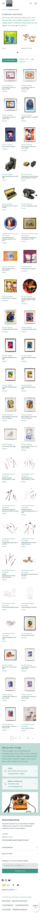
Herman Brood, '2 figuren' (28, 268)
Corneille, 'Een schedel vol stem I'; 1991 (28, 667)
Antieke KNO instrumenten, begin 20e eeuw (28, 543)
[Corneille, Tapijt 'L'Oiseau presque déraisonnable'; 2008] (29, 286)
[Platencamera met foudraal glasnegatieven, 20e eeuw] (29, 164)
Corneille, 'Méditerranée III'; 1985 (28, 358)
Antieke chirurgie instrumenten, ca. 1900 (8, 478)
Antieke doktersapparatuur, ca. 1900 (10, 543)
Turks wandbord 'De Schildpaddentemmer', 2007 (9, 239)
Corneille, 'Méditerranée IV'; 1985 (9, 358)
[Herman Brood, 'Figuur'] (10, 134)
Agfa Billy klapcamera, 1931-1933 (10, 177)
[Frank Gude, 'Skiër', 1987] (10, 434)
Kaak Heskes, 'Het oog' (27, 728)
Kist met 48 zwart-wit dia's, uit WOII (10, 206)
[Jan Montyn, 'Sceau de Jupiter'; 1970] (10, 104)
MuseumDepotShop (13, 897)
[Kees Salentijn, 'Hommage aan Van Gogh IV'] (29, 404)
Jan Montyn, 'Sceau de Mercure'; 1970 (8, 88)
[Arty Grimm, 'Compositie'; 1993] (10, 654)
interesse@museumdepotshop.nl (15, 840)
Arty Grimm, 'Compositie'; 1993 (9, 667)
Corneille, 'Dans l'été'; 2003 (28, 329)
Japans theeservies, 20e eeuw (9, 638)
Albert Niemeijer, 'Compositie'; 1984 (29, 117)
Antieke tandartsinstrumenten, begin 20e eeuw (8, 575)
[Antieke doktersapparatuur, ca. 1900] (10, 528)
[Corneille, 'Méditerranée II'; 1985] (10, 374)
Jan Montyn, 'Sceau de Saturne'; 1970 (28, 88)
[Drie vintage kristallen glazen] (10, 593)
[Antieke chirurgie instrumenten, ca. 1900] (10, 463)
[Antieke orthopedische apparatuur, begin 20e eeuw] (10, 495)
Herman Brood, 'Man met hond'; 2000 (28, 147)
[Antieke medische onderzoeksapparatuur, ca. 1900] (29, 495)
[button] (30, 3)
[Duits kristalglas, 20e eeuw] (29, 593)
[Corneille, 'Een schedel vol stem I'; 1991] (29, 654)
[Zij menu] (4, 3)
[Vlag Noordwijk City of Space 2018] (10, 256)
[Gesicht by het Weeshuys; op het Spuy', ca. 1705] (29, 223)
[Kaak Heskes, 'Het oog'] (29, 714)
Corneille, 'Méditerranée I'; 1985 (28, 387)
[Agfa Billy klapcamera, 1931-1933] (10, 164)
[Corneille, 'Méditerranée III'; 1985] (29, 345)
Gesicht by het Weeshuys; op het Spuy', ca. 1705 (28, 238)
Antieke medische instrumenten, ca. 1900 (28, 478)
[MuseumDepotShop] (9, 3)
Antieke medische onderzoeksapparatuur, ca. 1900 (29, 511)
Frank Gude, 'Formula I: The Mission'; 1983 (29, 447)
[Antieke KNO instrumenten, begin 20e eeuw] (29, 528)
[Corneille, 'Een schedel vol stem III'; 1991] (29, 684)
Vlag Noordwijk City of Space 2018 (8, 269)
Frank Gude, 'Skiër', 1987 (8, 446)
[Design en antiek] (29, 37)
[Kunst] (10, 37)
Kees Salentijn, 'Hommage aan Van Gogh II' (9, 417)
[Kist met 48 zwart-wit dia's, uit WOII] (10, 193)
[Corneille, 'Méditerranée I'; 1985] (29, 374)
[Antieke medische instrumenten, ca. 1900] (29, 463)
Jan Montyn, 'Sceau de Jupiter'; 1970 (8, 117)
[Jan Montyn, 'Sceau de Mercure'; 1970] (10, 75)
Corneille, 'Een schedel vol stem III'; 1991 (28, 697)
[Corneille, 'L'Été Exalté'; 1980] (10, 317)
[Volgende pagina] (32, 738)
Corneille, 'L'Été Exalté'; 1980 (9, 329)
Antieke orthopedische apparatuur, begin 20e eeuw (10, 510)
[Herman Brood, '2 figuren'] (29, 256)
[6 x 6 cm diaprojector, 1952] (29, 193)
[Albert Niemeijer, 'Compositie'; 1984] (29, 104)
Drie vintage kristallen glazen (10, 607)
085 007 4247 (7, 837)
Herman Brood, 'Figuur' (8, 146)
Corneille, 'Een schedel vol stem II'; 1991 (9, 697)
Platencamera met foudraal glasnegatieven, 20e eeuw (29, 177)
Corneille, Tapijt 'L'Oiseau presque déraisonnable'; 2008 (28, 300)
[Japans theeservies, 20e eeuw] (10, 623)
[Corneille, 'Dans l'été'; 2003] (29, 317)
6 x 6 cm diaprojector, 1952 (29, 206)
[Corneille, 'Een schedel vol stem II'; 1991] (10, 684)
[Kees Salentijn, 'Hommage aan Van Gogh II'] (10, 404)
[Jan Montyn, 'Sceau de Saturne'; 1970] (29, 75)
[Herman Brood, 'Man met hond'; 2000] (29, 134)
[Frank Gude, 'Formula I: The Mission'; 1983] (29, 434)
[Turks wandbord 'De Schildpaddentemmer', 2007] (10, 223)
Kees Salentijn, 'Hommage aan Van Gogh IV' (29, 417)
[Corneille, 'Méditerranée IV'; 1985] (10, 345)
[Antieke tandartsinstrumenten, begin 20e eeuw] (10, 560)
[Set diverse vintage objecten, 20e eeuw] (29, 560)
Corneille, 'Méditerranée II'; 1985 (9, 387)
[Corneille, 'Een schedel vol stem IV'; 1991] (10, 714)
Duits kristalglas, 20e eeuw (29, 607)
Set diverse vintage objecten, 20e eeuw (29, 574)
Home (4, 10)
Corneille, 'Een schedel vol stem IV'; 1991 (9, 727)
